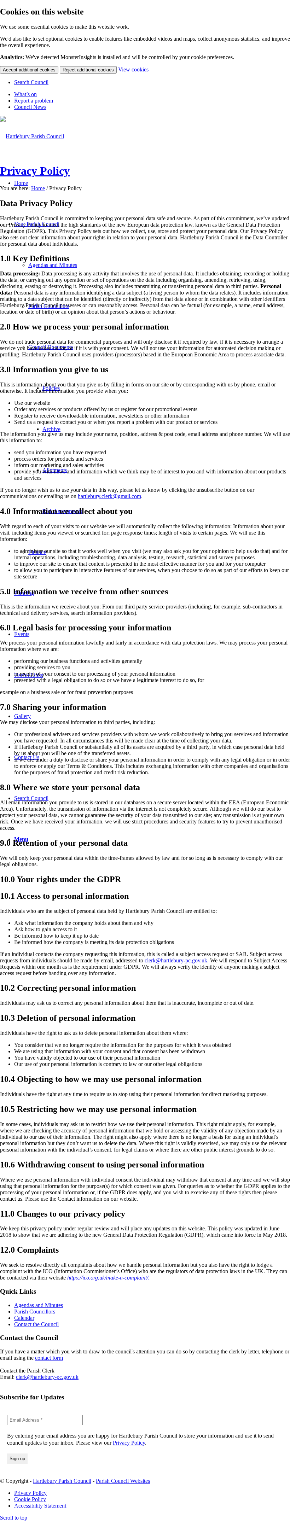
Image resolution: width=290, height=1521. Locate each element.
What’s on (25, 94)
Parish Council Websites (123, 1481)
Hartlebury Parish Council (62, 1481)
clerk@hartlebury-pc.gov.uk (176, 960)
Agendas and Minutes (38, 1305)
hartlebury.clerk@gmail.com (109, 496)
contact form (49, 1358)
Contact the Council (36, 1324)
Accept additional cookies (29, 69)
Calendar (24, 1318)
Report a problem (33, 101)
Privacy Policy (35, 170)
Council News (30, 107)
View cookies (133, 69)
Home (38, 188)
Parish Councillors (34, 1312)
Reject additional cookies (88, 69)
